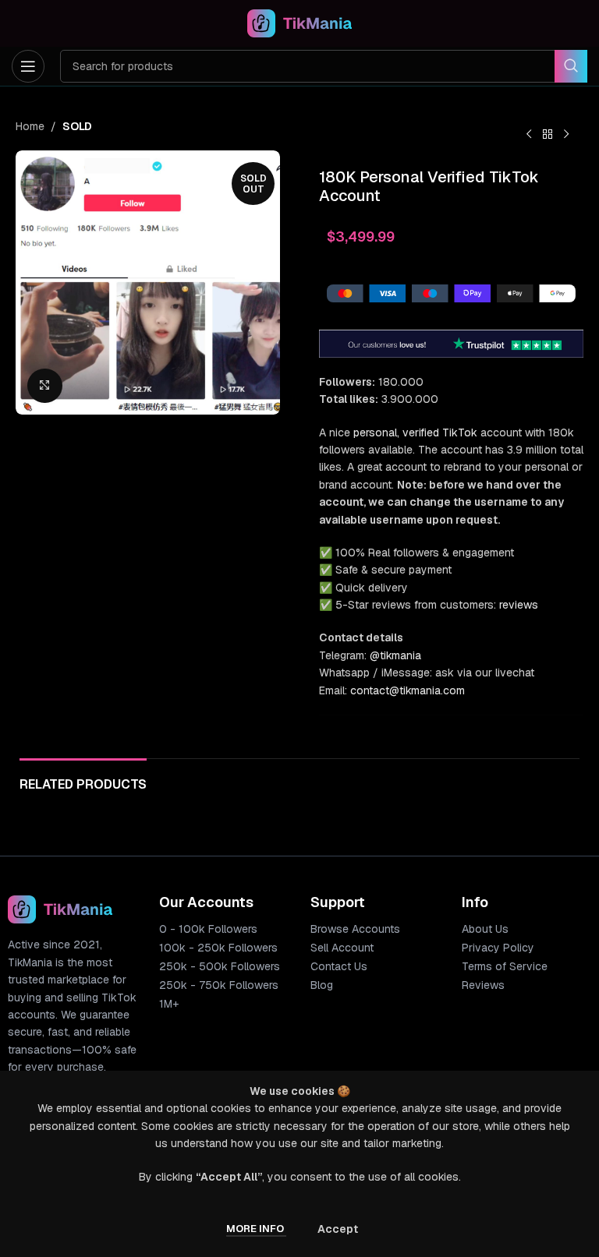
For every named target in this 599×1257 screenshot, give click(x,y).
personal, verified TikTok (415, 432)
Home (30, 126)
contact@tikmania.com (407, 690)
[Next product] (566, 134)
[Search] (571, 66)
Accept (337, 1229)
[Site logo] (300, 23)
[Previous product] (528, 134)
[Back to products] (547, 134)
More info (256, 1228)
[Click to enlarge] (44, 386)
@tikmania (395, 655)
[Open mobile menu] (28, 66)
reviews (518, 605)
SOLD (77, 126)
